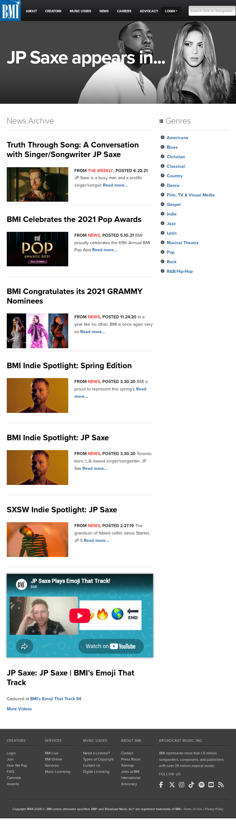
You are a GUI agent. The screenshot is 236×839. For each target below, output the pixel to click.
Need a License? (96, 753)
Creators (16, 741)
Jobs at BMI (130, 771)
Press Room (130, 759)
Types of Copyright (98, 759)
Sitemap (127, 765)
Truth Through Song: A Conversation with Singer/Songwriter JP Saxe (73, 149)
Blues (172, 147)
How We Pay (17, 765)
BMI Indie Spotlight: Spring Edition (69, 365)
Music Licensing (57, 771)
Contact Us (91, 765)
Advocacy (129, 784)
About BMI (131, 741)
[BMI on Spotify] (203, 785)
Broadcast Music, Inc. (181, 741)
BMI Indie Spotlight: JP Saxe (58, 437)
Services (53, 741)
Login (11, 753)
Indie (172, 214)
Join (10, 759)
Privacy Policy (214, 809)
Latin (172, 233)
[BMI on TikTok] (193, 785)
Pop (171, 252)
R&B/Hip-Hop (180, 271)
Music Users (95, 741)
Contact (127, 753)
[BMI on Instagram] (183, 785)
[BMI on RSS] (222, 785)
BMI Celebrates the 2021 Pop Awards (74, 219)
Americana (177, 137)
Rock (171, 261)
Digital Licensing (96, 771)
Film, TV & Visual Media (191, 195)
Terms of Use (192, 809)
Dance (173, 185)
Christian (176, 156)
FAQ (10, 771)
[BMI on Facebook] (163, 785)
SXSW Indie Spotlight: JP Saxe (62, 509)
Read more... (115, 185)
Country (175, 176)
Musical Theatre (183, 242)
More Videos (19, 709)
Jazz (171, 223)
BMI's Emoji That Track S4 (55, 698)
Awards (13, 784)
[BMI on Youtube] (212, 785)
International (130, 778)
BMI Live (51, 753)
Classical (176, 166)
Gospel (174, 204)
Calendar (14, 778)
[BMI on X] (173, 785)
